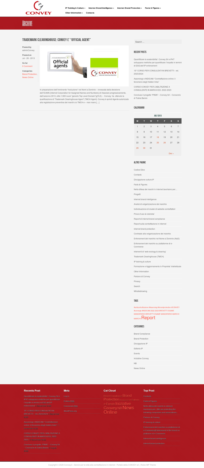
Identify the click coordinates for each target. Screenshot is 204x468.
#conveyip (137, 310)
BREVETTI (163, 310)
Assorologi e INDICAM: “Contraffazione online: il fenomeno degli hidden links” (154, 80)
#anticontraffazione (141, 307)
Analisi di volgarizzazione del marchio (150, 204)
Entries (69, 401)
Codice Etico (139, 169)
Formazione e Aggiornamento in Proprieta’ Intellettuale (157, 266)
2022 (152, 310)
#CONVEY (175, 307)
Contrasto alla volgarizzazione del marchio (152, 233)
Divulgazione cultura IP (144, 179)
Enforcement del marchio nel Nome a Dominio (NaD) (157, 238)
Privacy (137, 281)
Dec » (171, 153)
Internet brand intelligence (145, 199)
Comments (71, 406)
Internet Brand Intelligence (101, 8)
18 (158, 137)
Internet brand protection (144, 228)
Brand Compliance (142, 333)
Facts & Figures (153, 8)
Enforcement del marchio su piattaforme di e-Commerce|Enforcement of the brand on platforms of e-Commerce (161, 430)
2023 (157, 310)
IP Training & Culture (75, 8)
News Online (27, 77)
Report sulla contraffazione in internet (150, 223)
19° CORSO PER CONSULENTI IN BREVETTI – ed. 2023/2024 (156, 72)
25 (158, 142)
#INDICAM (146, 310)
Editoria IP (138, 348)
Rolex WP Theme (148, 464)
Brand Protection (29, 74)
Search (137, 286)
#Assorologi (153, 307)
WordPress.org (70, 411)
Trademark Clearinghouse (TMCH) (149, 256)
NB (135, 363)
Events (137, 353)
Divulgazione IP (141, 343)
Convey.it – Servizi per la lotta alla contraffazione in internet (89, 464)
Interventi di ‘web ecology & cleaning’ (150, 251)
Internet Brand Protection (129, 8)
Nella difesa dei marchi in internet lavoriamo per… (155, 189)
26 (165, 142)
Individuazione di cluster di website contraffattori (154, 209)
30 (144, 148)
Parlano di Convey (142, 276)
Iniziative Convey (141, 358)
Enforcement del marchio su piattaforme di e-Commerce (153, 245)
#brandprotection (164, 307)
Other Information (74, 12)
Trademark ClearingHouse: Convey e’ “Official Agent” (56, 40)
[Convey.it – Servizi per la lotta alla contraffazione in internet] (38, 16)
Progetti (137, 194)
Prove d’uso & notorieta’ (144, 213)
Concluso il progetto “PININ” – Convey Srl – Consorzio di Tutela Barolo (157, 96)
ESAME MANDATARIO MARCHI (166, 314)
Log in (66, 396)
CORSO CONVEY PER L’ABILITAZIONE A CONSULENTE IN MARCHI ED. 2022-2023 (152, 88)
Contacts (90, 12)
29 (137, 148)
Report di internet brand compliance (149, 218)
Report (148, 317)
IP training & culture (142, 261)
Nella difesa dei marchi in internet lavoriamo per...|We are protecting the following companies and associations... (160, 409)
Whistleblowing (140, 291)
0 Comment (27, 66)
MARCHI (137, 318)
